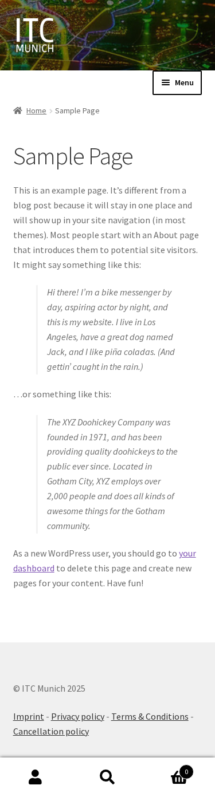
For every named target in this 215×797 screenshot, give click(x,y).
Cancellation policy (51, 731)
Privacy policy (77, 716)
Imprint (28, 716)
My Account (36, 777)
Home (36, 110)
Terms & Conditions (150, 716)
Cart (165, 767)
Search (107, 777)
